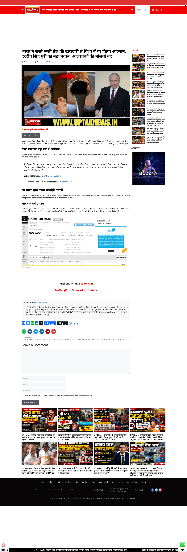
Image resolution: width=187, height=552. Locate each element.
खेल (66, 10)
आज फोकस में (85, 10)
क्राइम (77, 10)
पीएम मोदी (81, 195)
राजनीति (71, 10)
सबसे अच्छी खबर (105, 10)
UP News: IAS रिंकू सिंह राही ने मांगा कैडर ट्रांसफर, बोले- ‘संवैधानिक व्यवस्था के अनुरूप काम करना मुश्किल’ (156, 111)
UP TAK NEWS (87, 283)
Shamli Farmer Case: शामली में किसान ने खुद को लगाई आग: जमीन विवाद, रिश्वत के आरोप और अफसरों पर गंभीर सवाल (156, 140)
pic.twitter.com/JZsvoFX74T (51, 175)
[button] (162, 10)
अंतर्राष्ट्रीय (61, 10)
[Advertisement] (93, 30)
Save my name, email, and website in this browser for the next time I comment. (58, 396)
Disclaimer (42, 490)
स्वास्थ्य (96, 10)
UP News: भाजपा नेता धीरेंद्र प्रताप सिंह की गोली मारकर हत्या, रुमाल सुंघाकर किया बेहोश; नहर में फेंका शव (156, 57)
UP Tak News (40, 302)
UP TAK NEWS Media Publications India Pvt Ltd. (110, 498)
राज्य (43, 10)
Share (74, 323)
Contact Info (63, 490)
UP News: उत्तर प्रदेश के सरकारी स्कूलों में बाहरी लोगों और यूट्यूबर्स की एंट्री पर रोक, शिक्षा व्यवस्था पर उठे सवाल (155, 75)
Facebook (77, 290)
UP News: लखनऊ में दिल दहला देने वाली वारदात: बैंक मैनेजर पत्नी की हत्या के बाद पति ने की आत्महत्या (156, 102)
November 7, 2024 (67, 181)
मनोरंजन (49, 10)
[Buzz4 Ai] (148, 184)
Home (28, 490)
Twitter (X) (61, 290)
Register (71, 490)
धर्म (92, 10)
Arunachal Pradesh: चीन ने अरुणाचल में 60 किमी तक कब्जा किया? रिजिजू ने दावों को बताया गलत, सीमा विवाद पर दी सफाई (155, 131)
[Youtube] (160, 490)
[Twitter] (156, 490)
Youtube (92, 290)
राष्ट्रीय (55, 10)
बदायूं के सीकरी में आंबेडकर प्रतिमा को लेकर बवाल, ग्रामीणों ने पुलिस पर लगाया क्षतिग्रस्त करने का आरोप (156, 65)
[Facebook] (152, 490)
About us (34, 490)
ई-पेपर (114, 10)
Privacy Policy (52, 490)
